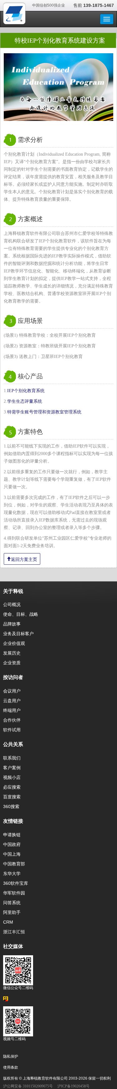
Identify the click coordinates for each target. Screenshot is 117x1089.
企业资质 (12, 662)
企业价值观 (14, 643)
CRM (8, 922)
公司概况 (12, 604)
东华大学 (12, 873)
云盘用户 (12, 700)
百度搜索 (12, 796)
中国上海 (12, 854)
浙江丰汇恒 (14, 931)
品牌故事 (12, 623)
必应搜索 (12, 787)
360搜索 (11, 806)
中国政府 (12, 844)
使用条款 (10, 1067)
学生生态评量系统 (24, 401)
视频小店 (12, 777)
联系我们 (12, 757)
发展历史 (12, 653)
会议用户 (12, 690)
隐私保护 (10, 1056)
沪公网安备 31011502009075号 (28, 1086)
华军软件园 (14, 892)
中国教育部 (14, 863)
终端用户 (12, 710)
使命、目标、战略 (20, 614)
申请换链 (12, 834)
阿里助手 (12, 912)
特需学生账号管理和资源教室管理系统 (44, 412)
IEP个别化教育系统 (26, 390)
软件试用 (12, 729)
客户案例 (12, 767)
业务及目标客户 (18, 633)
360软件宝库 (15, 883)
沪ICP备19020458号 (73, 1086)
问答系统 (12, 902)
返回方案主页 (24, 558)
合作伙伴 (12, 720)
